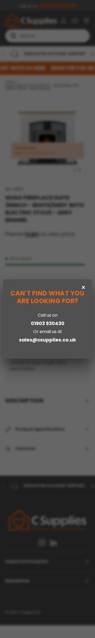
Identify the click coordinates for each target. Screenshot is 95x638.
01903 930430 (47, 323)
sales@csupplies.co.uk (47, 340)
